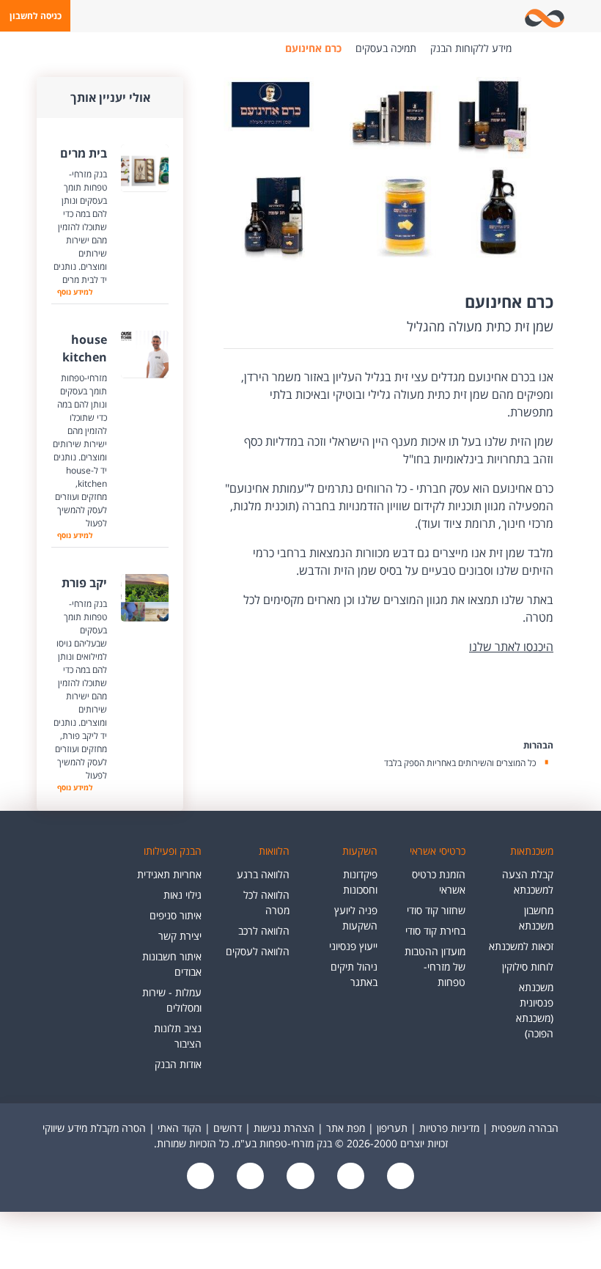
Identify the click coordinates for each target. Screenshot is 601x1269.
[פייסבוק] (399, 1177)
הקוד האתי (180, 1128)
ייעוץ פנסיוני (353, 946)
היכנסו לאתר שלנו (511, 647)
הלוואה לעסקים (258, 951)
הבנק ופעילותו (173, 851)
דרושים (227, 1128)
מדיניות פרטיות (449, 1128)
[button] (35, 16)
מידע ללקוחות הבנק (471, 48)
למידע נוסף (74, 292)
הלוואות (274, 851)
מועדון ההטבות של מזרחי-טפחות (435, 966)
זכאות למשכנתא (521, 946)
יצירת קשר (180, 936)
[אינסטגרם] (200, 1177)
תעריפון (392, 1128)
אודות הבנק (178, 1064)
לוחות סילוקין (527, 967)
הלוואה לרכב (264, 931)
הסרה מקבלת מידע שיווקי (94, 1128)
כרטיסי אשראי (437, 851)
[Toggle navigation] (587, 16)
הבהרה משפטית (524, 1128)
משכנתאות (531, 851)
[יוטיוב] (349, 1177)
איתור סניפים (176, 915)
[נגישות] (299, 1177)
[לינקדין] (249, 1177)
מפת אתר (345, 1128)
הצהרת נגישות (284, 1128)
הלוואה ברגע (263, 874)
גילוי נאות (182, 895)
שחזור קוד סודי (436, 910)
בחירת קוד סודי (435, 931)
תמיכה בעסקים (385, 48)
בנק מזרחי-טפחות (534, 48)
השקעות (359, 851)
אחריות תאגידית (169, 874)
